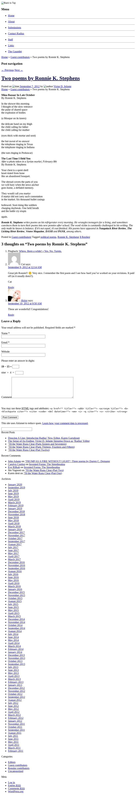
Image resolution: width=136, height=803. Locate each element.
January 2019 (15, 508)
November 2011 (16, 724)
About (11, 21)
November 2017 (16, 535)
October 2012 (15, 694)
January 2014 (15, 652)
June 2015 (13, 607)
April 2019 (13, 499)
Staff (10, 39)
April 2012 (13, 712)
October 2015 (15, 598)
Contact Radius (16, 33)
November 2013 (16, 658)
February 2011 (15, 750)
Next (18, 70)
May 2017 (13, 553)
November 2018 (16, 514)
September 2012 (16, 697)
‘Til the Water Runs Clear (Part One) (43, 473)
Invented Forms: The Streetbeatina (47, 464)
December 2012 (16, 688)
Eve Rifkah (14, 467)
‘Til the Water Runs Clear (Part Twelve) (29, 450)
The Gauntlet (15, 51)
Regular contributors (18, 768)
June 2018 (13, 517)
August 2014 (15, 631)
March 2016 (14, 586)
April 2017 (13, 556)
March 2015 (14, 616)
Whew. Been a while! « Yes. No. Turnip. (40, 251)
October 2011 (15, 727)
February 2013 (15, 682)
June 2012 (13, 706)
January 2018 (15, 529)
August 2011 (14, 733)
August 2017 (15, 544)
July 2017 (13, 547)
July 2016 (13, 574)
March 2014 (14, 646)
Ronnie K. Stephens (68, 237)
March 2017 (14, 559)
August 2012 (15, 700)
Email (4, 342)
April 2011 (13, 744)
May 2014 (13, 640)
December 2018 (16, 511)
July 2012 (13, 703)
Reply (11, 287)
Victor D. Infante (62, 86)
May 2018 (13, 520)
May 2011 (13, 741)
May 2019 (13, 496)
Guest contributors (20, 57)
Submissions (14, 27)
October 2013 (15, 661)
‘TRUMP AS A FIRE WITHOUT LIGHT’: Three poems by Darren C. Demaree (67, 461)
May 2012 (13, 709)
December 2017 (16, 532)
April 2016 (13, 583)
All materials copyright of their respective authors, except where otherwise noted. (39, 797)
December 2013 (16, 655)
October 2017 (15, 538)
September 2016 (16, 568)
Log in (11, 782)
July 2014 (13, 634)
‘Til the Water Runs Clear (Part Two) (44, 470)
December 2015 (16, 592)
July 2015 (13, 604)
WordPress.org (15, 791)
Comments (16, 788)
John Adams (14, 461)
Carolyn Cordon (16, 464)
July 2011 (13, 736)
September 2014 (16, 628)
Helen (24, 300)
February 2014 (15, 649)
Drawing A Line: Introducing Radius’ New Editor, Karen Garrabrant (44, 438)
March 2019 (14, 502)
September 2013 (16, 664)
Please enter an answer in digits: (18, 360)
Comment (6, 397)
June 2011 (13, 738)
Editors (11, 762)
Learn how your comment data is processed (65, 423)
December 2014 (16, 619)
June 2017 (13, 550)
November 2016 (16, 565)
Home (11, 15)
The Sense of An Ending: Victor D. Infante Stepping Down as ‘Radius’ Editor (49, 441)
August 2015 (15, 601)
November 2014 (16, 622)
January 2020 (15, 484)
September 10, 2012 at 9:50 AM (25, 303)
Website (5, 351)
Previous (7, 70)
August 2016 (15, 571)
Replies (85, 237)
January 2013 (15, 685)
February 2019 (15, 505)
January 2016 (15, 589)
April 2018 (13, 523)
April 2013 (13, 676)
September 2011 (16, 730)
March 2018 (14, 526)
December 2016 (16, 562)
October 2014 (15, 625)
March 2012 (14, 715)
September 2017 (16, 541)
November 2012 (16, 691)
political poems (48, 237)
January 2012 (15, 721)
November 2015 (16, 595)
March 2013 (14, 679)
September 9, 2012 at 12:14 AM (25, 267)
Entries (14, 785)
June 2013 (13, 670)
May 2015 (13, 610)
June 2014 (13, 637)
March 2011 (14, 747)
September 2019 (16, 487)
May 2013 (13, 673)
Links (11, 45)
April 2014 (13, 643)
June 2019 (13, 493)
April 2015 (13, 613)
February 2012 (15, 718)
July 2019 (13, 490)
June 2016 (13, 577)
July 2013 (13, 667)
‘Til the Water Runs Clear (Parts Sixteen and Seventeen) (37, 444)
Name (4, 333)
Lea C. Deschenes (39, 800)
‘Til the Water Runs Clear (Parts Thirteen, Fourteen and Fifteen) (41, 447)
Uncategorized (15, 771)
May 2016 (13, 580)
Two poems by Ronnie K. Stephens (40, 78)
